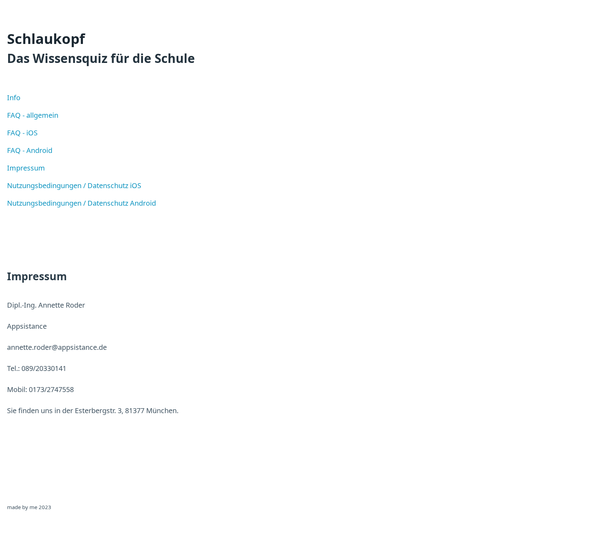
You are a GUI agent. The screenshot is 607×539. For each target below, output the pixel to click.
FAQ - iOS (22, 132)
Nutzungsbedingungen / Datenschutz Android (81, 203)
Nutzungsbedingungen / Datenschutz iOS (74, 185)
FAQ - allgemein (32, 115)
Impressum (26, 168)
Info (13, 97)
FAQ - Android (29, 150)
